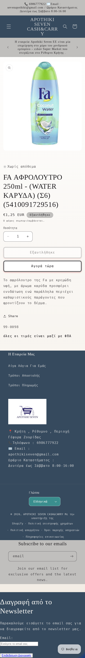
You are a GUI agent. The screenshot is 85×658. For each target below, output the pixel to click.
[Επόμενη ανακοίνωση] (77, 47)
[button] (8, 26)
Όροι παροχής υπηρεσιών (61, 530)
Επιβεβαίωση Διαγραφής (16, 655)
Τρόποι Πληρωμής (23, 385)
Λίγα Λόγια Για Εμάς (27, 366)
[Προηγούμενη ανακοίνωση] (7, 47)
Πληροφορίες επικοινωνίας (45, 536)
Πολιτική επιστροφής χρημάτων (50, 523)
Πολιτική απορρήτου (25, 530)
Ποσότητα (10, 228)
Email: (6, 638)
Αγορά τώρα (42, 266)
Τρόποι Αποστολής (24, 375)
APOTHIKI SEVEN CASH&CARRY (43, 514)
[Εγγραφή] (72, 556)
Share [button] (13, 316)
